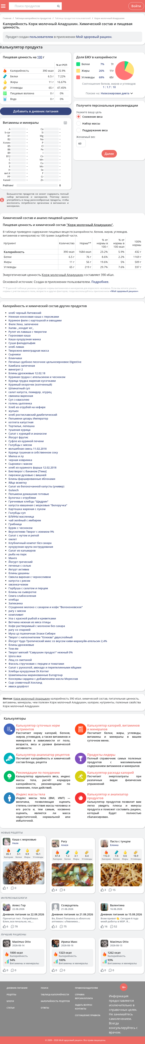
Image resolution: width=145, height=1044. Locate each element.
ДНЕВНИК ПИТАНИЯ (17, 987)
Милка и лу (16, 456)
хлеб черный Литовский (24, 313)
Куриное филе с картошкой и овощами (35, 320)
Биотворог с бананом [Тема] (27, 471)
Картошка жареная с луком (27, 509)
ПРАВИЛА (95, 1015)
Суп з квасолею (18, 399)
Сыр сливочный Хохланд (25, 682)
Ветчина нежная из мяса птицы (29, 622)
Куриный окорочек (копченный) (30, 384)
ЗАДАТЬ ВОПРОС (83, 1004)
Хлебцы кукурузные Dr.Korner (28, 671)
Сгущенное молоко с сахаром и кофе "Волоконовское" (45, 607)
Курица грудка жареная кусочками (32, 381)
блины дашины (18, 573)
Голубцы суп (17, 513)
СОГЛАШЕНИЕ (82, 1015)
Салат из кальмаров (21, 550)
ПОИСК (44, 987)
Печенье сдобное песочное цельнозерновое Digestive (44, 362)
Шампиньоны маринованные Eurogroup (35, 675)
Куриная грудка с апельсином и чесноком (36, 377)
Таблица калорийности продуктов (33, 18)
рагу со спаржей (19, 629)
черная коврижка (20, 460)
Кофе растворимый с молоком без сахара (36, 626)
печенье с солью (19, 565)
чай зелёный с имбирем (24, 520)
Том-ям (13, 648)
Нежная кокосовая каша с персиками (33, 316)
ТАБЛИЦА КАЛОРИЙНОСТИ (55, 994)
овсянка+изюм (18, 584)
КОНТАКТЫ (80, 1008)
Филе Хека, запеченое (23, 324)
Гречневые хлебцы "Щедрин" (28, 501)
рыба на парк (17, 554)
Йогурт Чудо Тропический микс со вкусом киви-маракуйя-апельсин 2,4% (57, 641)
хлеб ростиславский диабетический (32, 414)
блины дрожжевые (21, 645)
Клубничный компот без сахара (30, 543)
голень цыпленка (20, 403)
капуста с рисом (19, 580)
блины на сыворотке (22, 592)
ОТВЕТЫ (45, 1007)
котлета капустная (20, 422)
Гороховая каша (19, 335)
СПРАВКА (79, 994)
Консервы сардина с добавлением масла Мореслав (43, 679)
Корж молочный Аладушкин (109, 18)
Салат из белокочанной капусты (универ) (36, 486)
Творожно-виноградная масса (28, 350)
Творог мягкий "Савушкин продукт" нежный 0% (40, 652)
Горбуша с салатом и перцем (28, 588)
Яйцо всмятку (17, 482)
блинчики (15, 358)
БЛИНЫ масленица (21, 516)
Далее (109, 154)
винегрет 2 (15, 369)
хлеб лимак (16, 347)
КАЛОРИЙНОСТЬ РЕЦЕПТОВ (55, 1001)
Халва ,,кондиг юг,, (21, 328)
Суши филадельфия (21, 343)
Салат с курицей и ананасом (27, 433)
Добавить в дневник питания (35, 111)
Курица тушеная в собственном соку (33, 452)
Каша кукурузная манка (24, 339)
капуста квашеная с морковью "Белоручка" (37, 505)
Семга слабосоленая (22, 596)
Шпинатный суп (19, 388)
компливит (15, 614)
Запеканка (15, 603)
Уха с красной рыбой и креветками (32, 618)
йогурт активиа (18, 569)
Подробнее (99, 282)
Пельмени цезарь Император (28, 418)
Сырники (14, 354)
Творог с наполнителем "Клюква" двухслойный (40, 637)
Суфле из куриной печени (26, 441)
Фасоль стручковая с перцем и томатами (36, 663)
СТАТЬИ (11, 1007)
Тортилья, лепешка (21, 426)
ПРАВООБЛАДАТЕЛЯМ (86, 987)
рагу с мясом (17, 611)
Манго (12, 558)
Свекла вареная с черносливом (29, 577)
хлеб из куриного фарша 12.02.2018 (32, 467)
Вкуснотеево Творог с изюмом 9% (31, 531)
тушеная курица (19, 430)
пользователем (41, 37)
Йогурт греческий (20, 562)
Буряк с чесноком (20, 528)
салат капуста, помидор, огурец (30, 392)
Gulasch (13, 490)
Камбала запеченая (21, 365)
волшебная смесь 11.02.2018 (27, 448)
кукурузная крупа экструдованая (30, 547)
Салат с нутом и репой (23, 535)
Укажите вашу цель (89, 112)
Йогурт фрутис (18, 437)
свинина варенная (20, 396)
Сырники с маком (20, 464)
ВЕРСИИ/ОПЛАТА (84, 998)
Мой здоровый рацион (93, 37)
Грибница (15, 524)
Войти (136, 6)
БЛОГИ (10, 1001)
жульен (13, 411)
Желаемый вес (85, 137)
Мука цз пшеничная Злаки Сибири (31, 633)
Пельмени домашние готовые (28, 494)
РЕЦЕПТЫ (11, 994)
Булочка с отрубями (22, 497)
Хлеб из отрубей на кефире (27, 407)
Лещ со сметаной (20, 660)
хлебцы (13, 599)
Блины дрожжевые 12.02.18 (26, 373)
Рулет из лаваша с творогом (27, 331)
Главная (7, 18)
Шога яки (14, 656)
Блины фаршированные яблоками (31, 479)
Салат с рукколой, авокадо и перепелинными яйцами (44, 667)
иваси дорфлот (18, 686)
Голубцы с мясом (20, 445)
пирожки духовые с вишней (27, 475)
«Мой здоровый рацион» (124, 291)
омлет (12, 539)
